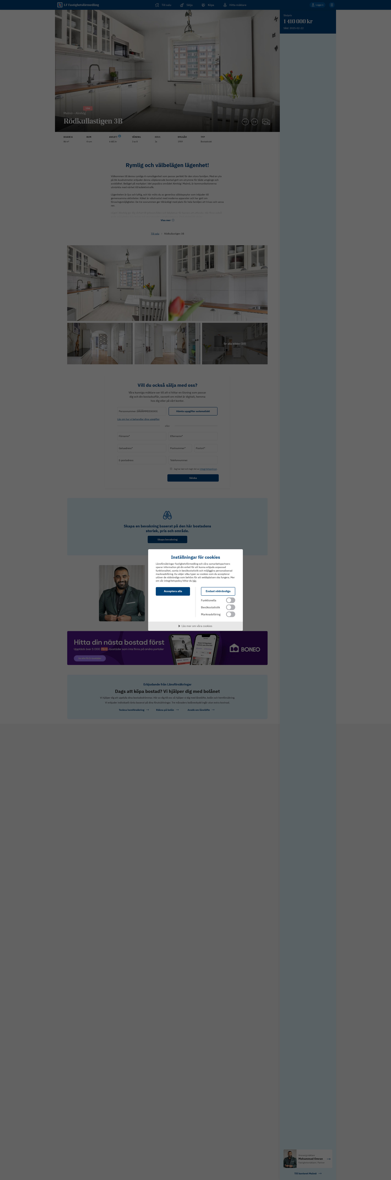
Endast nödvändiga (218, 591)
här (194, 580)
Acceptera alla (173, 591)
